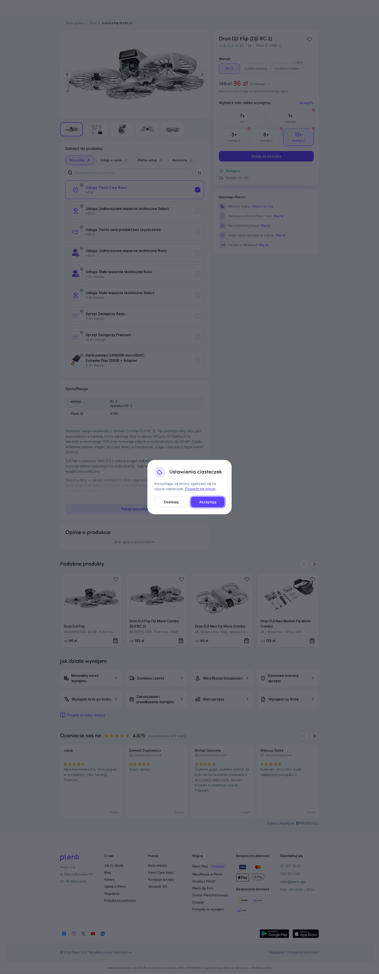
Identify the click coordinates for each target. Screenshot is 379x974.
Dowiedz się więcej (200, 489)
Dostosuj (171, 502)
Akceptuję (207, 502)
